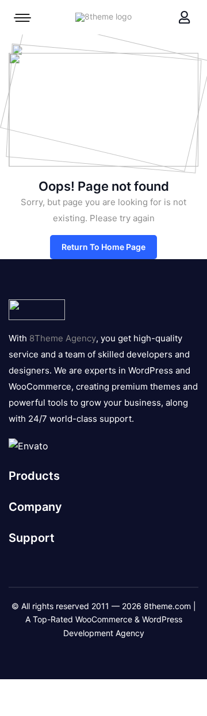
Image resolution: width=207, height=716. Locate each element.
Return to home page (103, 247)
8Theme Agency (62, 338)
